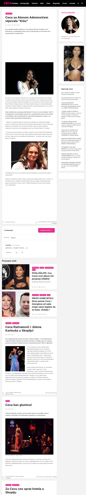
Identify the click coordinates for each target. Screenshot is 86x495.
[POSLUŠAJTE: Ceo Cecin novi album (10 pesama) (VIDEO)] (15, 277)
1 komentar (17, 25)
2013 (34, 269)
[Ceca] (72, 63)
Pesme (41, 267)
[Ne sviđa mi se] (23, 252)
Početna (15, 3)
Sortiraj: (6, 237)
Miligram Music (49, 267)
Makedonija (15, 323)
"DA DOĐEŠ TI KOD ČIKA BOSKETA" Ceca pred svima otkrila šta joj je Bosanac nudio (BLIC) (71, 148)
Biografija (56, 3)
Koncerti (8, 323)
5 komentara (42, 287)
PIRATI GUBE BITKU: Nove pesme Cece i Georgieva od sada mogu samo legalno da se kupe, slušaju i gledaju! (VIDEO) (43, 305)
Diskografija (24, 3)
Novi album (9, 13)
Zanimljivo (42, 295)
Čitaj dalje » (67, 38)
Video (48, 3)
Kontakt (72, 3)
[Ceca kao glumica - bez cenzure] (29, 436)
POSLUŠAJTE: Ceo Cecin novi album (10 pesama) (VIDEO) (42, 276)
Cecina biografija (68, 12)
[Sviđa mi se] (17, 252)
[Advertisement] (29, 48)
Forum (64, 3)
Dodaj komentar (43, 314)
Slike (42, 3)
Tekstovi (35, 3)
